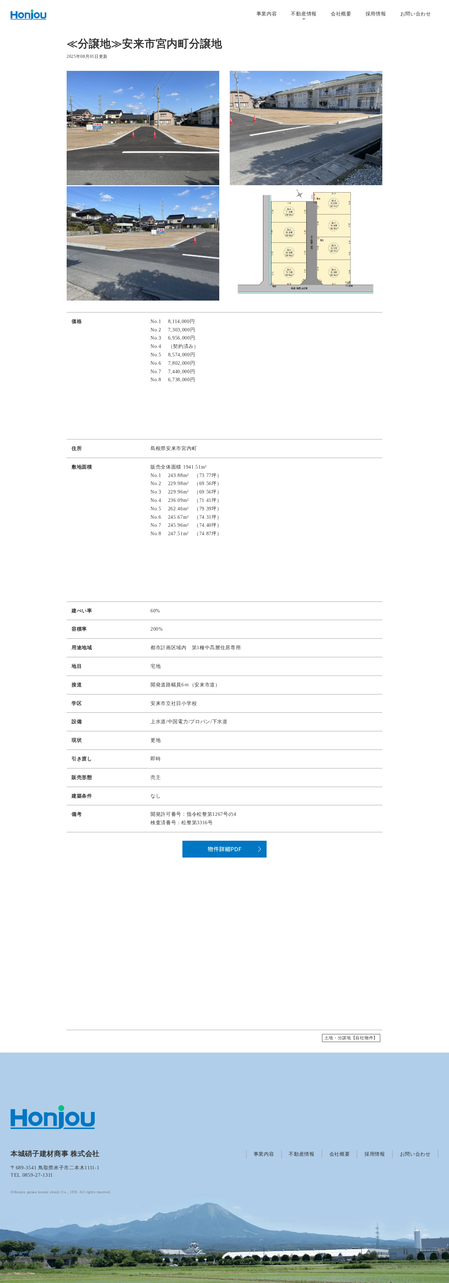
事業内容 (266, 13)
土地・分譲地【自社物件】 (351, 1037)
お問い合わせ (415, 13)
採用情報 (376, 13)
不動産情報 (304, 13)
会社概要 (341, 13)
